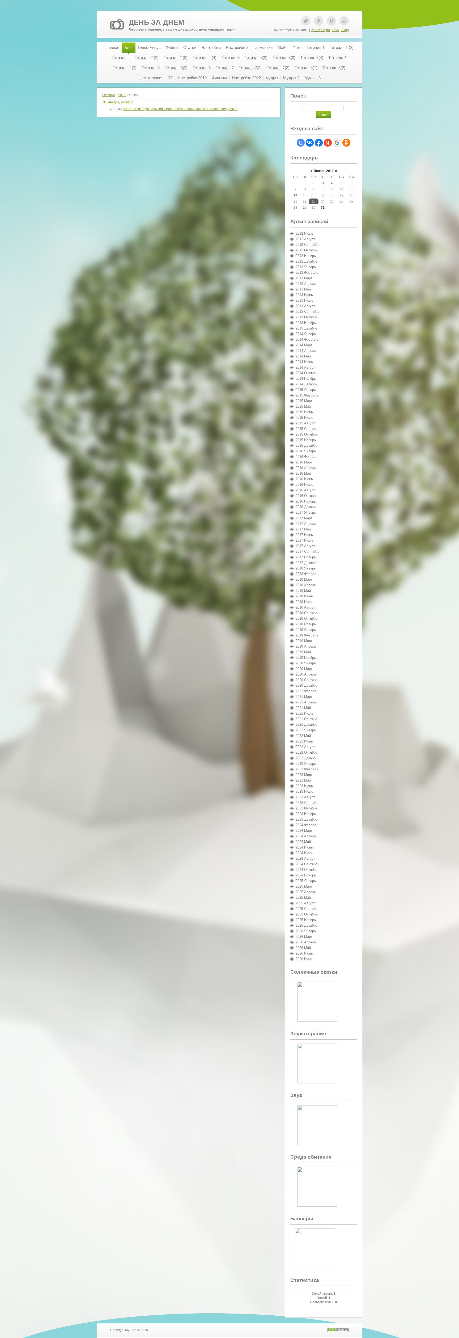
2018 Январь (306, 568)
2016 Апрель (306, 468)
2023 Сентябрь (307, 803)
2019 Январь (306, 630)
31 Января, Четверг (118, 102)
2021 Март (304, 697)
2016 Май (303, 473)
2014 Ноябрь (306, 379)
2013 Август (305, 306)
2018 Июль (304, 602)
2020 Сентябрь (307, 680)
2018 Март (304, 579)
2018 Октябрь (306, 619)
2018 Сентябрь (307, 613)
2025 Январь (306, 881)
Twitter (306, 21)
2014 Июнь (304, 362)
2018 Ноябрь (306, 624)
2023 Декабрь (306, 819)
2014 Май (303, 356)
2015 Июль (304, 418)
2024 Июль (304, 853)
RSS (335, 30)
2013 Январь (306, 267)
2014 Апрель (306, 351)
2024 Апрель (306, 836)
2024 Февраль (307, 825)
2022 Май (303, 736)
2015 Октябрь (306, 434)
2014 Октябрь (306, 373)
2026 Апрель (306, 942)
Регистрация (320, 30)
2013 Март (304, 278)
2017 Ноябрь (306, 557)
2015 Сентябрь (307, 429)
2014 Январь (306, 334)
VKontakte (331, 21)
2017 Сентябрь (307, 552)
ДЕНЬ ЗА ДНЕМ (156, 22)
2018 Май (303, 591)
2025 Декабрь (306, 925)
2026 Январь (306, 931)
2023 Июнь (304, 786)
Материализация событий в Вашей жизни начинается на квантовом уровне (180, 109)
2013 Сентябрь (307, 312)
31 (323, 207)
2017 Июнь (304, 535)
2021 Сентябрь (307, 719)
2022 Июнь (304, 741)
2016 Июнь (304, 479)
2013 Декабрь (306, 328)
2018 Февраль (307, 574)
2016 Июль (304, 485)
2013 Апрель (306, 284)
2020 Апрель (306, 674)
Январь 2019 (324, 171)
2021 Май (303, 708)
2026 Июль (304, 959)
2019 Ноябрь (306, 658)
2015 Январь (306, 390)
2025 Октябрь (306, 914)
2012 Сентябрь (307, 245)
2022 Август (305, 747)
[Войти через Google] (337, 142)
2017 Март (304, 518)
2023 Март (304, 775)
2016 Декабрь (306, 507)
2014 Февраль (307, 339)
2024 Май (303, 842)
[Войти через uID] (301, 143)
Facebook (318, 21)
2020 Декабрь (306, 685)
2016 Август (305, 490)
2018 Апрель (306, 585)
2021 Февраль (307, 691)
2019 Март (304, 641)
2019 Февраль (307, 635)
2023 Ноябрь (306, 814)
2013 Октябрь (306, 317)
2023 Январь (306, 764)
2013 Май (303, 289)
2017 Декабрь (306, 563)
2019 (122, 95)
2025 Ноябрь (306, 920)
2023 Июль (304, 791)
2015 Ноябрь (306, 440)
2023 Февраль (307, 769)
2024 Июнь (304, 847)
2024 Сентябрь (307, 864)
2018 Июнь (304, 596)
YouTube (344, 21)
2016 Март (304, 462)
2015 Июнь (304, 412)
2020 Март (304, 669)
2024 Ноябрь (306, 875)
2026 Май (303, 948)
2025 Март (304, 886)
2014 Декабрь (306, 384)
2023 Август (305, 797)
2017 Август (305, 546)
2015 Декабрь (306, 446)
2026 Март (304, 937)
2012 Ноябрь (306, 256)
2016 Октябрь (306, 496)
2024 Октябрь (306, 870)
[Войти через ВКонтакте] (310, 143)
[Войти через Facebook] (319, 143)
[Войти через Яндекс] (328, 143)
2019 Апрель (306, 646)
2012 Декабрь (306, 261)
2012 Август (305, 239)
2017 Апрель (306, 524)
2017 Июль (304, 540)
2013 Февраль (307, 273)
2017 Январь (306, 512)
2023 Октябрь (306, 808)
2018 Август (305, 607)
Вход (345, 30)
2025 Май (303, 898)
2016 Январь (306, 451)
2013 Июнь (304, 295)
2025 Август (305, 903)
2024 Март (304, 831)
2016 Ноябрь (306, 501)
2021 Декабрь (306, 725)
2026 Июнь (304, 953)
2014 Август (305, 367)
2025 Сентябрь (307, 909)
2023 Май (303, 780)
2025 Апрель (306, 892)
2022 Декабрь (306, 758)
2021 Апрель (306, 702)
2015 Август (305, 423)
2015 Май (303, 406)
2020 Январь (306, 663)
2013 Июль (304, 300)
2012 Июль (304, 233)
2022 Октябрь (306, 752)
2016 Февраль (307, 457)
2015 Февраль (307, 395)
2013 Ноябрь (306, 323)
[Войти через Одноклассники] (346, 143)
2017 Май (303, 529)
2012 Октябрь (306, 250)
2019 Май (303, 652)
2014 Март (304, 345)
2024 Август (305, 858)
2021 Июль (304, 713)
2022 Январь (306, 730)
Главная (108, 95)
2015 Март (304, 401)
